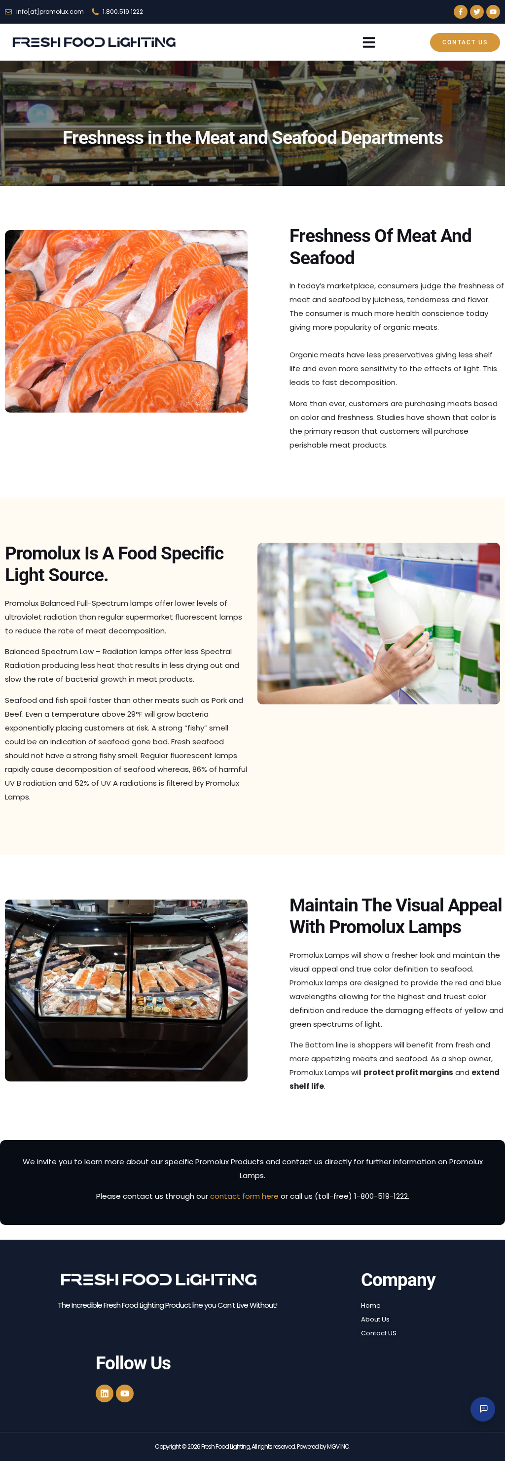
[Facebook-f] (461, 12)
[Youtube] (493, 12)
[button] (369, 42)
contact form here (244, 1196)
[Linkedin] (104, 1393)
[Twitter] (477, 12)
